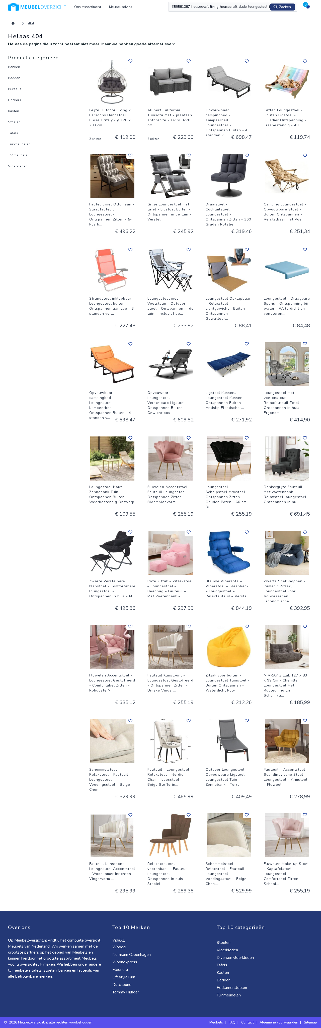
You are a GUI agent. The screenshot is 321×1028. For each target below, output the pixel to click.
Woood (119, 947)
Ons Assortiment (87, 7)
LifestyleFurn (124, 977)
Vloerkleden (18, 166)
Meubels (216, 1022)
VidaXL (119, 940)
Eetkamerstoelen (232, 987)
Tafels (13, 133)
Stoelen (14, 122)
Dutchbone (122, 984)
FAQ (232, 1022)
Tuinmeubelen (19, 144)
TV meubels (17, 155)
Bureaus (14, 89)
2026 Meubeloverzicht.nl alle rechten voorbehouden (51, 1022)
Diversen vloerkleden (236, 957)
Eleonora (120, 969)
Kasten (13, 111)
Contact (247, 1022)
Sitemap (310, 1022)
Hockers (14, 100)
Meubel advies (120, 7)
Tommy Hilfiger (126, 992)
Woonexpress (125, 962)
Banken (14, 67)
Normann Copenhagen (132, 954)
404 (31, 23)
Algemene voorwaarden (279, 1022)
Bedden (14, 78)
